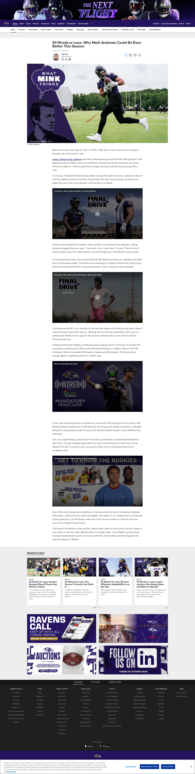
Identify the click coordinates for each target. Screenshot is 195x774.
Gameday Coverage (139, 700)
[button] (97, 213)
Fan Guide (140, 711)
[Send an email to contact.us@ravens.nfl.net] (69, 59)
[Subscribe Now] (61, 628)
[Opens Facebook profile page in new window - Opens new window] (62, 59)
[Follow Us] (133, 660)
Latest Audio (85, 696)
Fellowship (16, 704)
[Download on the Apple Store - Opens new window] (89, 746)
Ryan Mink (64, 54)
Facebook (161, 704)
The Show (86, 707)
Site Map (16, 722)
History (40, 711)
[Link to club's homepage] (6, 23)
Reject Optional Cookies (149, 766)
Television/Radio (86, 726)
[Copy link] (139, 55)
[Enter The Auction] (61, 660)
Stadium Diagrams (139, 704)
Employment (16, 696)
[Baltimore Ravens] (97, 756)
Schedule (139, 692)
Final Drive (86, 704)
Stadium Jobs (16, 707)
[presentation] (167, 608)
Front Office (39, 707)
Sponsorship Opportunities (16, 715)
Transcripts (62, 729)
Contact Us (16, 692)
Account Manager (112, 696)
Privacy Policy (11, 772)
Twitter (161, 707)
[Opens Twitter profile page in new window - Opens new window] (66, 59)
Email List (161, 696)
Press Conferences (85, 715)
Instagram (161, 711)
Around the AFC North (62, 718)
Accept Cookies (168, 766)
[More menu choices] (91, 23)
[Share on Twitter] (130, 56)
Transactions (40, 696)
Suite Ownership (112, 711)
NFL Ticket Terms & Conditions (112, 726)
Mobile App (161, 692)
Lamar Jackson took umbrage (66, 159)
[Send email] (135, 56)
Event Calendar (181, 692)
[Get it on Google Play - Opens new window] (105, 747)
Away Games (112, 715)
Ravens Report (85, 711)
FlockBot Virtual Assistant (16, 711)
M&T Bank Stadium (139, 696)
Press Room (62, 733)
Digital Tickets (112, 718)
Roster (40, 692)
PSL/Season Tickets (112, 700)
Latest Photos (62, 696)
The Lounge (85, 718)
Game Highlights (86, 700)
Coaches (39, 704)
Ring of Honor (40, 715)
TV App (161, 700)
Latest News (62, 692)
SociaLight (62, 711)
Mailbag (62, 707)
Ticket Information (112, 692)
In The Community (181, 696)
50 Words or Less (62, 722)
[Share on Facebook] (126, 56)
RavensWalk (139, 718)
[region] (97, 767)
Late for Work (62, 700)
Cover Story (62, 704)
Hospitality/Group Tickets (112, 707)
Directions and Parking (139, 707)
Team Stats (39, 700)
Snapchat (161, 715)
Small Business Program (16, 718)
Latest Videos (86, 692)
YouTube (161, 718)
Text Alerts (112, 722)
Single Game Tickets (112, 704)
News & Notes (62, 715)
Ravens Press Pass (85, 722)
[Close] (191, 766)
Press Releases (62, 726)
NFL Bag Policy (139, 715)
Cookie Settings (130, 766)
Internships (16, 700)
